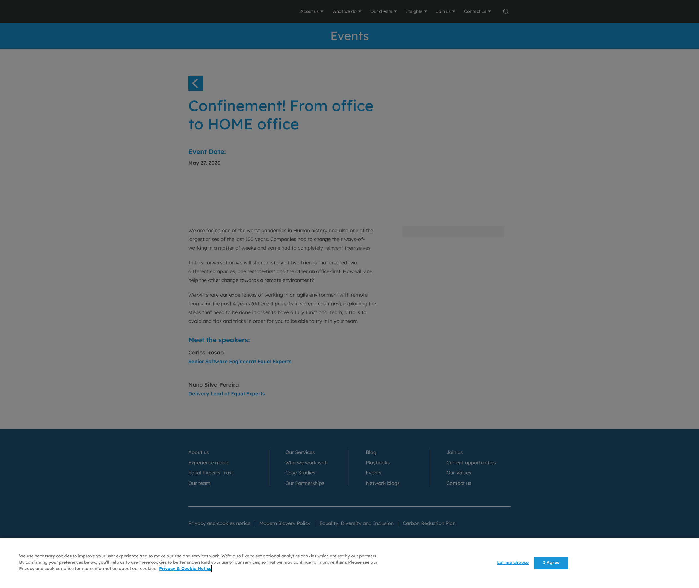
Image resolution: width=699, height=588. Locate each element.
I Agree (551, 562)
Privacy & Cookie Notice (185, 568)
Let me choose (513, 562)
